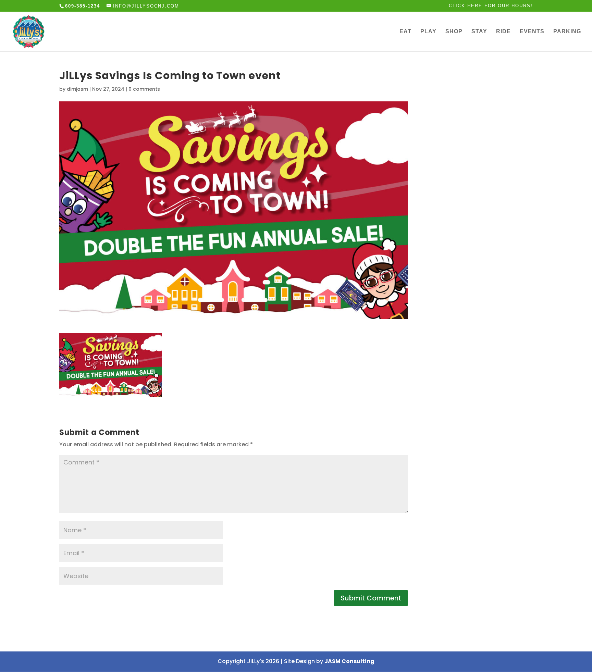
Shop (454, 31)
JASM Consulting (349, 661)
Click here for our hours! (491, 5)
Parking (567, 31)
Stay (479, 31)
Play (428, 31)
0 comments (144, 89)
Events (532, 31)
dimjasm (77, 89)
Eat (405, 31)
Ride (503, 31)
